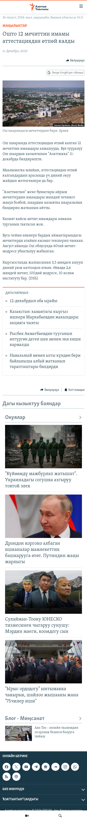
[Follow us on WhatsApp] (75, 767)
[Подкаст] (16, 777)
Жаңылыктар (15, 26)
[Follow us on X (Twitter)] (16, 767)
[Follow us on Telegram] (36, 767)
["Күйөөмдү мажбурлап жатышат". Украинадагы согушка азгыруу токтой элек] (43, 446)
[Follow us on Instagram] (65, 767)
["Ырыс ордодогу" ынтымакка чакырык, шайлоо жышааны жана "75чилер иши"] (43, 661)
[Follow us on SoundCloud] (55, 767)
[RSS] (7, 777)
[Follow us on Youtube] (26, 767)
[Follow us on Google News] (46, 767)
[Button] (75, 60)
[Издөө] (60, 815)
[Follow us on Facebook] (7, 767)
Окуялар (15, 417)
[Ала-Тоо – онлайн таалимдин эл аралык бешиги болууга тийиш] (18, 733)
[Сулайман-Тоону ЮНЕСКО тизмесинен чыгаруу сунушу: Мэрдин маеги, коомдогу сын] (43, 592)
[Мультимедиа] (26, 815)
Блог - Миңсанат (25, 718)
